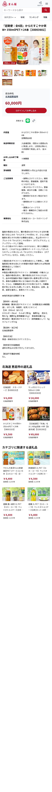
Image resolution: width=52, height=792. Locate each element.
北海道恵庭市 (11, 96)
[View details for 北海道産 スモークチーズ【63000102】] (13, 377)
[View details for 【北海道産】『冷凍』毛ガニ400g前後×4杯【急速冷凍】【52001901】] (38, 413)
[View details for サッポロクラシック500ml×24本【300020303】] (38, 377)
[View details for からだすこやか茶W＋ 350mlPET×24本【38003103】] (13, 413)
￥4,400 (7, 478)
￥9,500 (7, 434)
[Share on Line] (28, 121)
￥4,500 (32, 478)
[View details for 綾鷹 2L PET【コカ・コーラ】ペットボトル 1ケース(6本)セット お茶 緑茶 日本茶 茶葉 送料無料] (38, 494)
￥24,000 (33, 398)
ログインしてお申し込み (26, 110)
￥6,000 (7, 398)
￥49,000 (33, 434)
